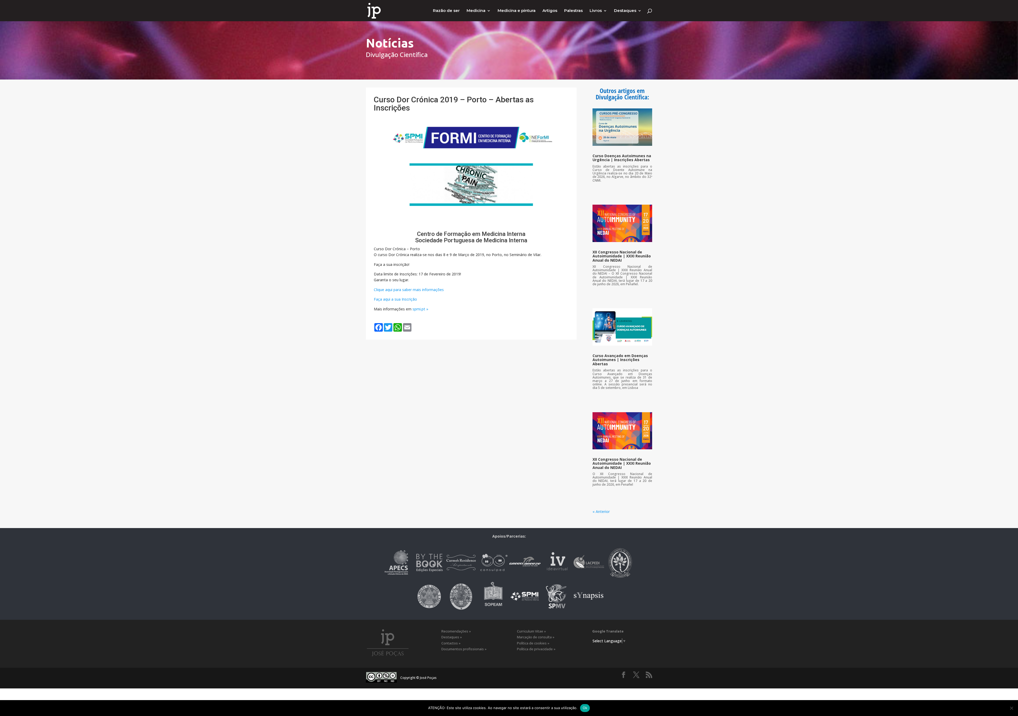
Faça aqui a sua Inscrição (395, 299)
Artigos (549, 11)
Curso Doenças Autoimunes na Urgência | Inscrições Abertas (622, 157)
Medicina (476, 11)
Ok (585, 708)
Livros (596, 11)
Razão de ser (446, 11)
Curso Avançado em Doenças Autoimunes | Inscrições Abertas (620, 359)
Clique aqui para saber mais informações (409, 289)
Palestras (573, 11)
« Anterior (601, 511)
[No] (1011, 708)
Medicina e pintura (517, 11)
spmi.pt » (420, 308)
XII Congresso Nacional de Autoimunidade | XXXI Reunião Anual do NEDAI (622, 256)
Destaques (625, 11)
